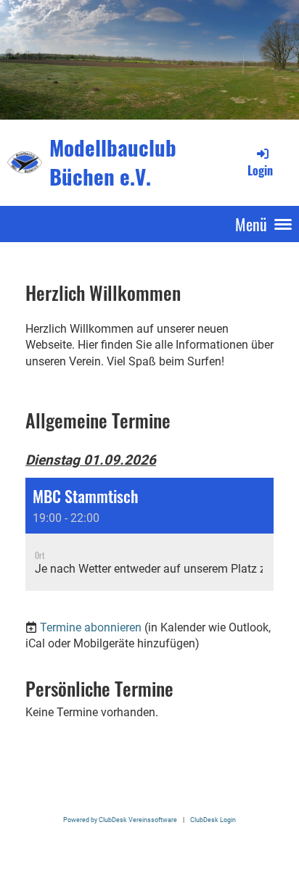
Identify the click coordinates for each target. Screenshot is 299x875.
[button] (149, 534)
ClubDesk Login (213, 820)
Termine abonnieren (91, 627)
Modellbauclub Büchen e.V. (112, 162)
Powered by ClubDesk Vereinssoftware (120, 820)
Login (260, 170)
